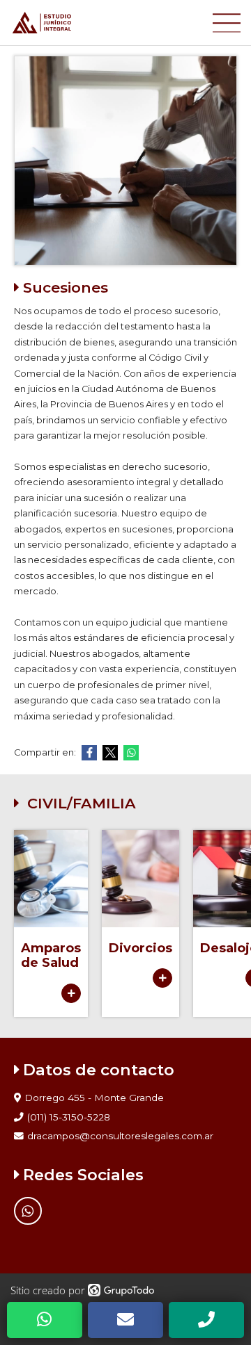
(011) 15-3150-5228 (68, 1117)
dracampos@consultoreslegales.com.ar (120, 1135)
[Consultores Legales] (111, 22)
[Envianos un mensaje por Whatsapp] (28, 1211)
